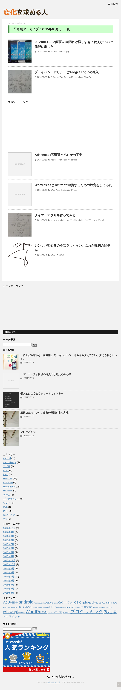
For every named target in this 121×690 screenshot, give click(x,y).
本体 (67, 52)
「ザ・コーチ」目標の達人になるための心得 (45, 374)
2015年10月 (9, 564)
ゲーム (6, 494)
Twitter (63, 190)
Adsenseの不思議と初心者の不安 (58, 155)
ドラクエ (66, 612)
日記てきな (9, 514)
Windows (8, 490)
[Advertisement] (34, 126)
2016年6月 (8, 548)
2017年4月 (8, 532)
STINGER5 (86, 607)
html (108, 602)
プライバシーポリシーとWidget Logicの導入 (67, 72)
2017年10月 (9, 528)
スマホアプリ (55, 612)
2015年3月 (8, 592)
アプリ (73, 220)
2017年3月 (8, 536)
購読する (11, 332)
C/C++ (6, 502)
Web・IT (54, 255)
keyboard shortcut (10, 607)
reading (70, 607)
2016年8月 (8, 540)
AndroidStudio (39, 603)
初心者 (101, 220)
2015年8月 (8, 572)
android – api (9, 462)
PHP (5, 510)
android (54, 52)
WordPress (64, 77)
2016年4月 (8, 556)
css (96, 602)
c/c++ (62, 602)
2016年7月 (8, 544)
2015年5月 (8, 584)
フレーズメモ (28, 431)
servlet (77, 607)
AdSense (55, 77)
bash (5, 474)
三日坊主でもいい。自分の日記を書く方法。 (45, 412)
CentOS (73, 602)
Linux (6, 470)
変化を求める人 (53, 682)
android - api (63, 220)
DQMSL (102, 603)
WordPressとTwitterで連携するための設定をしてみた (73, 185)
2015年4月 (8, 588)
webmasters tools (105, 607)
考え (5, 519)
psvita (63, 607)
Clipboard (86, 602)
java (5, 506)
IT (111, 603)
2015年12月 (9, 560)
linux (21, 607)
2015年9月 (8, 568)
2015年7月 (8, 576)
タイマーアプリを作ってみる (55, 215)
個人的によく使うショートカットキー (41, 393)
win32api (10, 612)
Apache (49, 602)
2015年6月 (8, 580)
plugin (81, 77)
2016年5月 (8, 552)
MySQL (29, 607)
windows (21, 612)
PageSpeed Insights (41, 607)
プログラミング (90, 220)
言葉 (17, 617)
